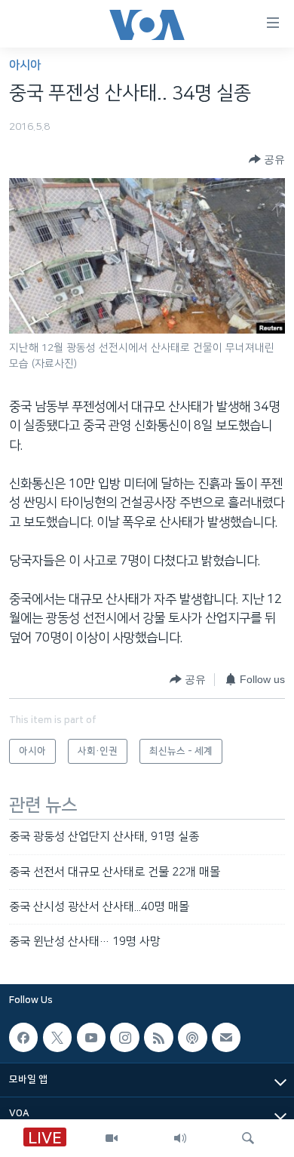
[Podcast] (192, 1037)
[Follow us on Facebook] (23, 1037)
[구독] (226, 1037)
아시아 (25, 65)
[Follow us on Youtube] (91, 1037)
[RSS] (158, 1037)
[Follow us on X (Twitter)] (57, 1037)
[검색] (248, 1138)
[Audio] (180, 1138)
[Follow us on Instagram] (124, 1037)
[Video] (111, 1138)
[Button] (267, 159)
